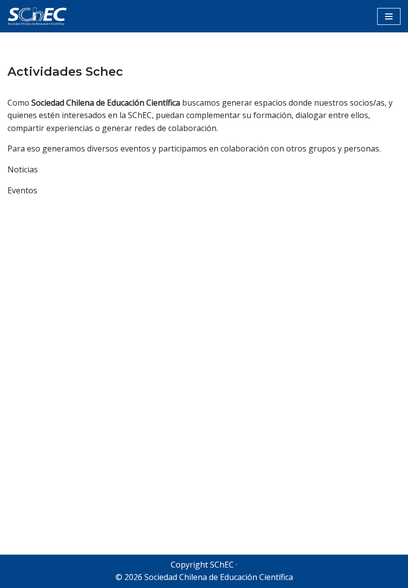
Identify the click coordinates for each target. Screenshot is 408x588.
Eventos (22, 190)
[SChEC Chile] (37, 16)
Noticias (22, 169)
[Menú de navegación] (389, 16)
